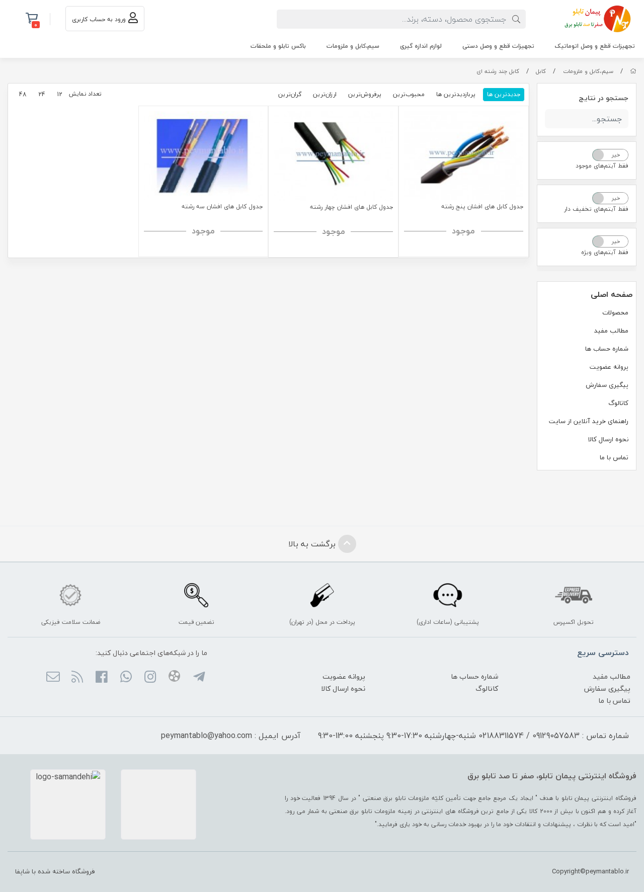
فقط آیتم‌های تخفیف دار (596, 209)
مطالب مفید (611, 330)
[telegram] (198, 677)
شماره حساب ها (606, 348)
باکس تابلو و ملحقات (278, 46)
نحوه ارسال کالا (608, 439)
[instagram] (150, 677)
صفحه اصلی (611, 294)
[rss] (77, 677)
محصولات (615, 312)
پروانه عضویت (609, 366)
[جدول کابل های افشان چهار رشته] (333, 156)
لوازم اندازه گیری (421, 46)
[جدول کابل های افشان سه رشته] (203, 155)
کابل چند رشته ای (497, 71)
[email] (52, 677)
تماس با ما (614, 457)
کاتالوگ (618, 403)
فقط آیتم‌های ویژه (604, 252)
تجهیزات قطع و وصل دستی (498, 46)
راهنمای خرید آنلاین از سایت (588, 421)
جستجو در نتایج (603, 98)
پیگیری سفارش (607, 384)
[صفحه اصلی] (633, 71)
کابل (541, 71)
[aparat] (174, 677)
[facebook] (101, 677)
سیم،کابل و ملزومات (353, 46)
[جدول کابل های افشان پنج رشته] (463, 155)
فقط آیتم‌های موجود (602, 165)
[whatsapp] (125, 677)
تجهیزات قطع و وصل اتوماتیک (595, 46)
